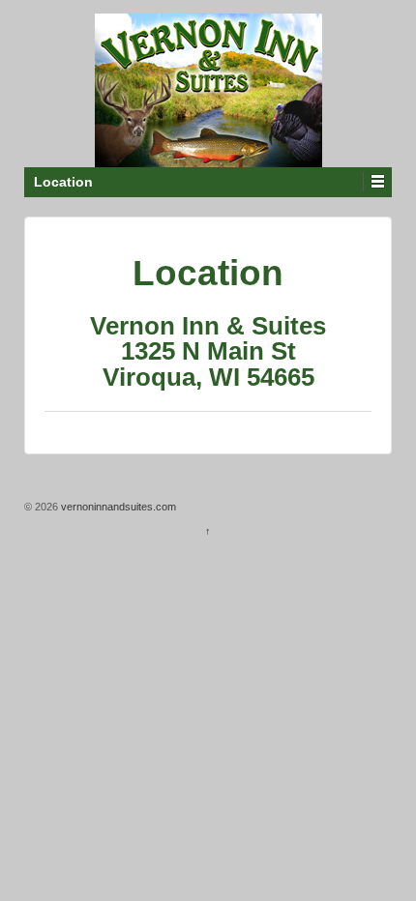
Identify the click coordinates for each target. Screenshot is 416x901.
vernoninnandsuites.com (117, 506)
